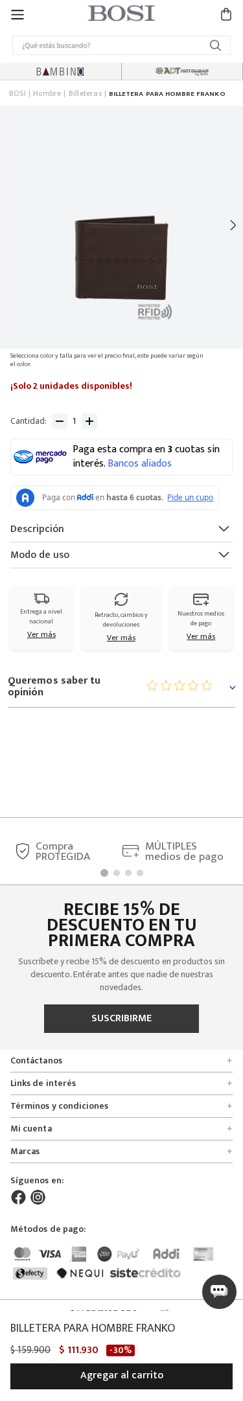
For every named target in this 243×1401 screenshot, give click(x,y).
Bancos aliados (140, 464)
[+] (89, 421)
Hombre (47, 94)
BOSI (17, 94)
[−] (59, 421)
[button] (17, 14)
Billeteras (85, 94)
